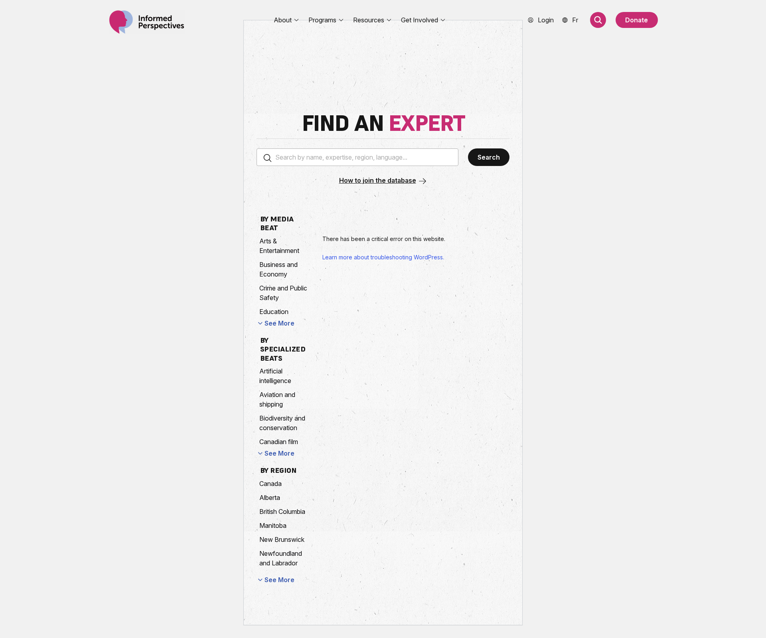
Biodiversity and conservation (282, 423)
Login (546, 20)
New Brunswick (281, 539)
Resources (368, 20)
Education (273, 312)
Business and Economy (278, 269)
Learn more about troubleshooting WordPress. (383, 257)
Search (489, 157)
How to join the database (377, 180)
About (283, 20)
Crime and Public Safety (283, 293)
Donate (636, 20)
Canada (270, 484)
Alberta (269, 498)
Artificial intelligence (275, 376)
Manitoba (272, 525)
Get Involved (419, 20)
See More (279, 323)
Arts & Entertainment (279, 246)
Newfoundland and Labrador (280, 558)
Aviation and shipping (277, 399)
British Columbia (282, 512)
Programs (322, 20)
